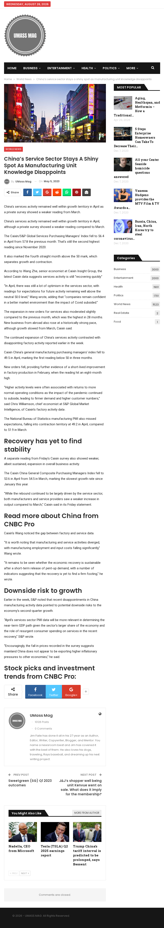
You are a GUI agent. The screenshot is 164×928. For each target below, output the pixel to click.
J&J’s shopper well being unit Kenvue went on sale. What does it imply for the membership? (80, 787)
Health (87, 68)
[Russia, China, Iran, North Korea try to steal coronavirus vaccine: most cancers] (123, 226)
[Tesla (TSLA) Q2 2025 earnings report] (55, 832)
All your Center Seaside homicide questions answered (136, 168)
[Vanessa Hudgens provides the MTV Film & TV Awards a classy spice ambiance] (123, 195)
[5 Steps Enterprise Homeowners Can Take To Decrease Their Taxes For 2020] (123, 134)
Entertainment (59, 68)
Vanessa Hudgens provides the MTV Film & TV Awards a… (136, 199)
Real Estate (121, 313)
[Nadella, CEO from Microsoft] (23, 832)
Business (30, 68)
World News (13, 149)
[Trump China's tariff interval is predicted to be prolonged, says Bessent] (87, 832)
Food (117, 322)
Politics (110, 68)
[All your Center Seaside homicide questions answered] (123, 164)
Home (11, 68)
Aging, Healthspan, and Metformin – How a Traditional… (137, 106)
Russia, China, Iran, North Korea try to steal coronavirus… (135, 230)
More (130, 68)
